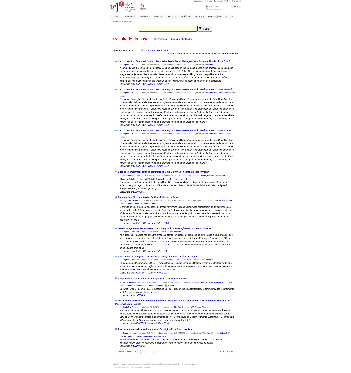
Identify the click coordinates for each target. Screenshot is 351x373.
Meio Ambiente (215, 282)
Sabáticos (124, 137)
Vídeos (151, 84)
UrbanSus (209, 65)
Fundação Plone (160, 364)
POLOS (229, 16)
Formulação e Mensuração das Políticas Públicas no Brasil (148, 197)
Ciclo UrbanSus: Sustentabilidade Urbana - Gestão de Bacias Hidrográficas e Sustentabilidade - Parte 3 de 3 (174, 61)
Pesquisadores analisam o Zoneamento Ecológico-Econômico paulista (155, 329)
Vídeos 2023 (162, 223)
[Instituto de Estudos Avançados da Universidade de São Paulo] (143, 6)
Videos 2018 (162, 125)
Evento (203, 176)
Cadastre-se (198, 1)
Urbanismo (218, 93)
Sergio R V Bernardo (131, 65)
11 (157, 352)
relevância (186, 54)
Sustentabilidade (222, 176)
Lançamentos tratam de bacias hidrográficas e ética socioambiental (153, 278)
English (237, 1)
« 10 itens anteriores (124, 352)
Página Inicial (128, 21)
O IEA (116, 16)
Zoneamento (148, 336)
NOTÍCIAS (185, 16)
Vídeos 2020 (162, 323)
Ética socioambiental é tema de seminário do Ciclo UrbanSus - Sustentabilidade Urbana (163, 172)
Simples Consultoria (143, 367)
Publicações (159, 286)
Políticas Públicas (148, 204)
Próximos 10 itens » (227, 352)
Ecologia (157, 336)
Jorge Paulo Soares (130, 200)
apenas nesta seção (215, 9)
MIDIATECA (199, 16)
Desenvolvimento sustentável (175, 179)
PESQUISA (130, 16)
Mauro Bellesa (128, 176)
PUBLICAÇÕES (214, 16)
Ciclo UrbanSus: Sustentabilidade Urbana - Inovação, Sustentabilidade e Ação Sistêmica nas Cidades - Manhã (175, 89)
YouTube (208, 1)
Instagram (218, 1)
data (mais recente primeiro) (206, 54)
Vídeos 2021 (162, 251)
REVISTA (172, 16)
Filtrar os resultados (158, 50)
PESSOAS (143, 16)
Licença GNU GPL (191, 364)
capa (172, 286)
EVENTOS (158, 16)
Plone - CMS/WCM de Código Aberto (127, 364)
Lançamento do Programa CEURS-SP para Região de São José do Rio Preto (158, 256)
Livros (150, 286)
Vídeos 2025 (162, 273)
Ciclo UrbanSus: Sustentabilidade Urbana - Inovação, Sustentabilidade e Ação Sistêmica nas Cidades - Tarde (174, 130)
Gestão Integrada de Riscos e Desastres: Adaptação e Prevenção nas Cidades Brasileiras (164, 228)
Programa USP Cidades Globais (149, 179)
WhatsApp (228, 1)
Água (167, 286)
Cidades (227, 134)
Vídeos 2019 (162, 84)
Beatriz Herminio (129, 333)
